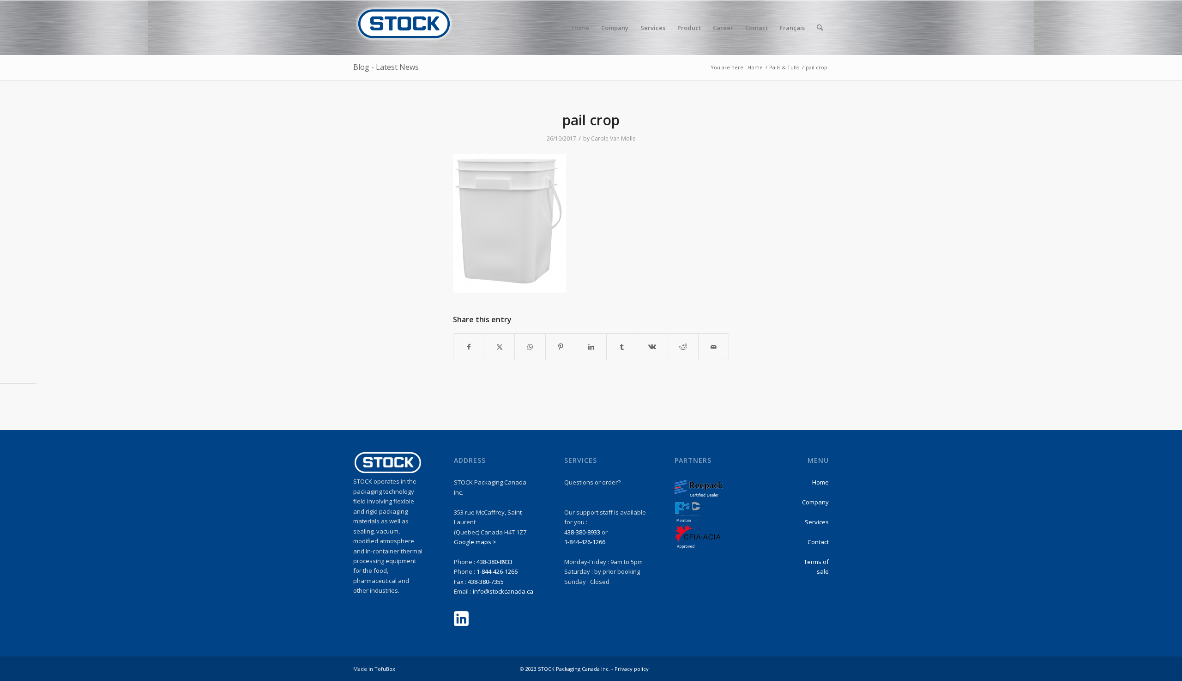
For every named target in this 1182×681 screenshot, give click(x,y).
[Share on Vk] (652, 347)
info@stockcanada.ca (503, 591)
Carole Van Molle (613, 138)
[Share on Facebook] (468, 347)
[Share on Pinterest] (561, 347)
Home (820, 482)
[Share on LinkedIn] (591, 347)
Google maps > (475, 542)
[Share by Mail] (714, 347)
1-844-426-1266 (497, 571)
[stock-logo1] (404, 27)
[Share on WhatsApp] (530, 347)
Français (792, 28)
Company (815, 502)
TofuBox (384, 668)
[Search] (820, 27)
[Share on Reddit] (683, 347)
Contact (818, 542)
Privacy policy (632, 668)
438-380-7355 (486, 581)
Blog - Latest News (386, 67)
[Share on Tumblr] (622, 347)
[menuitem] (580, 27)
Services (817, 522)
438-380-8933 (494, 562)
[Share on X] (499, 347)
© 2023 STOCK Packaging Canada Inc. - (567, 668)
